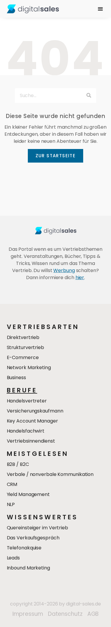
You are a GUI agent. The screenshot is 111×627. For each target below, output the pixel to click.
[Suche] (88, 95)
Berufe (22, 390)
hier (79, 277)
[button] (100, 9)
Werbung (64, 270)
